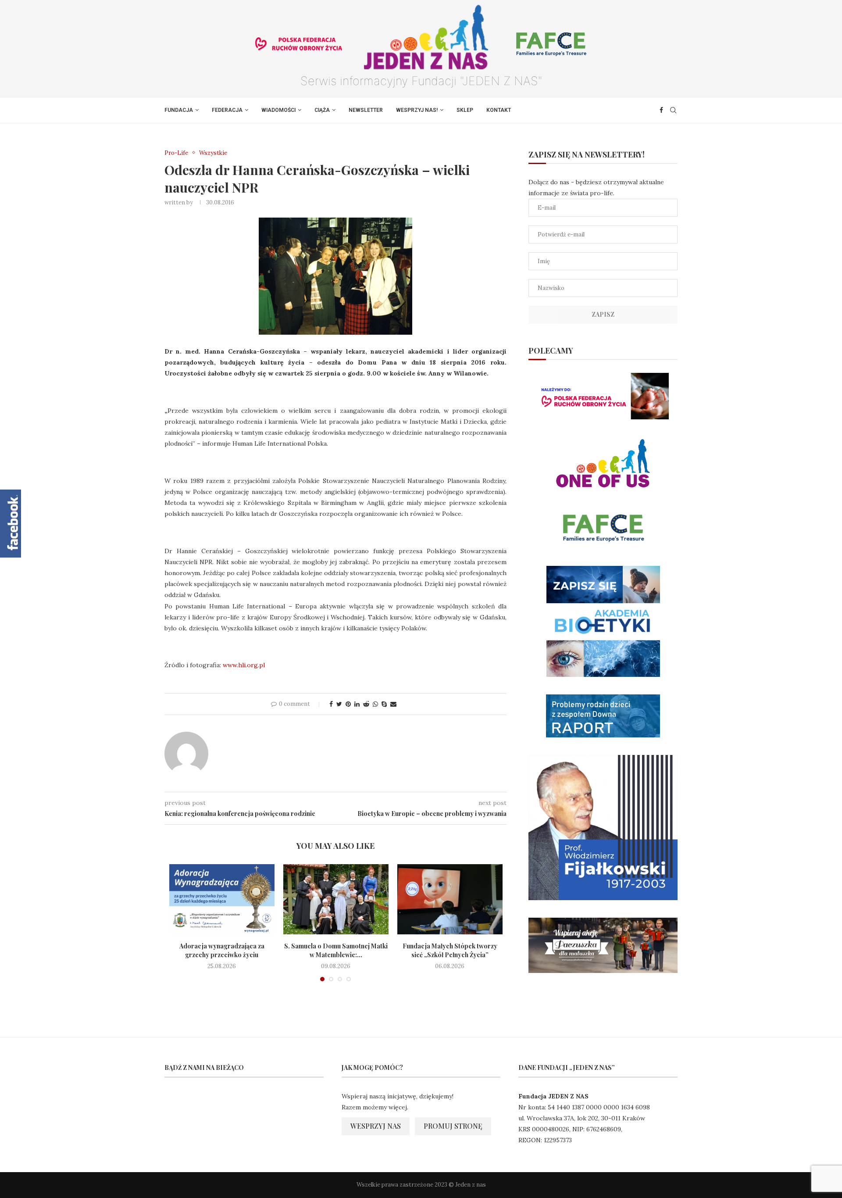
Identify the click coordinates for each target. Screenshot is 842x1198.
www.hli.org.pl (244, 665)
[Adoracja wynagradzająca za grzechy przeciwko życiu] (222, 899)
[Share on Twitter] (339, 704)
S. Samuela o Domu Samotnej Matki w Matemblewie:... (336, 950)
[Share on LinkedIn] (357, 704)
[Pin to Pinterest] (348, 704)
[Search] (673, 110)
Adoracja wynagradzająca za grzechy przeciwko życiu (221, 950)
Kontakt (498, 110)
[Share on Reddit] (366, 704)
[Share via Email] (393, 704)
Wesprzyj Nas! (417, 110)
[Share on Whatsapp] (375, 704)
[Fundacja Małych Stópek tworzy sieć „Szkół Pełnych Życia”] (450, 899)
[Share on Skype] (384, 704)
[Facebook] (661, 110)
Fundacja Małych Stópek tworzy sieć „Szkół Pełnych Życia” (450, 950)
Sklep (465, 110)
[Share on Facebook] (331, 704)
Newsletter (366, 110)
